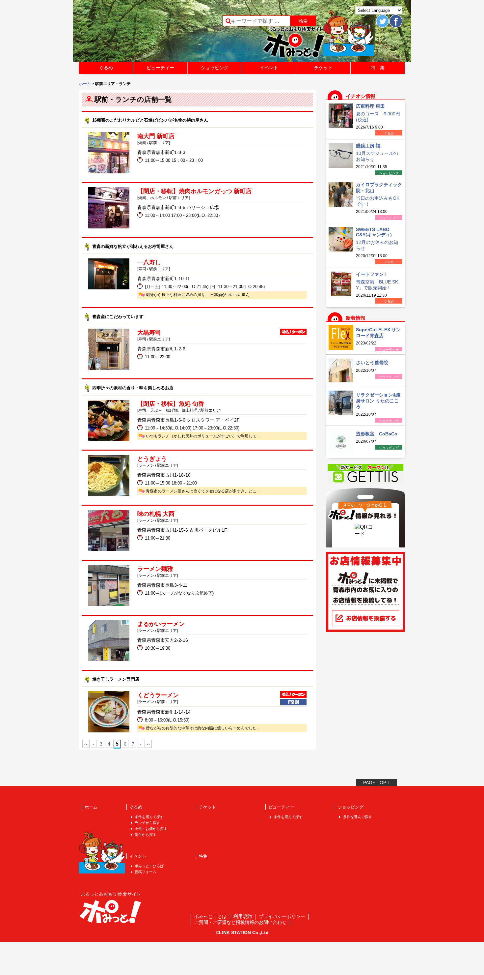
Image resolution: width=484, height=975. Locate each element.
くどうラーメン (158, 695)
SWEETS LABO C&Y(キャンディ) (374, 232)
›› (148, 744)
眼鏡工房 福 (368, 145)
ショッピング (215, 67)
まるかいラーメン (161, 624)
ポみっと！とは (210, 916)
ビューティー (160, 67)
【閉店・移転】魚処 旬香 (170, 403)
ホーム (85, 83)
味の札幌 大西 (156, 514)
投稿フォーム (145, 872)
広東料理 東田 (370, 106)
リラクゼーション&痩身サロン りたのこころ (378, 400)
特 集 (378, 67)
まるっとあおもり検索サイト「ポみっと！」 (128, 33)
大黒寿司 (149, 332)
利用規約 (242, 916)
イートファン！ (372, 274)
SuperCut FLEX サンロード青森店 (378, 332)
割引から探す (145, 835)
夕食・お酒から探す (151, 829)
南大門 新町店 (156, 136)
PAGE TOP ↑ (376, 782)
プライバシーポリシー (282, 916)
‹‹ (86, 744)
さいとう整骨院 (372, 362)
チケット (323, 67)
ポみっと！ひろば (149, 866)
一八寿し (149, 262)
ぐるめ (106, 67)
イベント (269, 67)
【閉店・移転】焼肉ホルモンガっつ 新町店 (194, 191)
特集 (203, 856)
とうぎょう (152, 459)
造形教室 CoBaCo (376, 433)
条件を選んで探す (149, 817)
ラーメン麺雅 (155, 569)
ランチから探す (147, 823)
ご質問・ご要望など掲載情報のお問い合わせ (240, 922)
